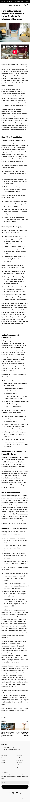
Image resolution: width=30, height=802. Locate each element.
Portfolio (3, 762)
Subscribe (15, 786)
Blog (17, 767)
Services (3, 760)
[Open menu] (2, 5)
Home (2, 757)
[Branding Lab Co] (15, 5)
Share (5, 717)
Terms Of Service (19, 760)
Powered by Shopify (20, 798)
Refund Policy (19, 757)
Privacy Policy (19, 762)
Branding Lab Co (12, 798)
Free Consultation (20, 764)
